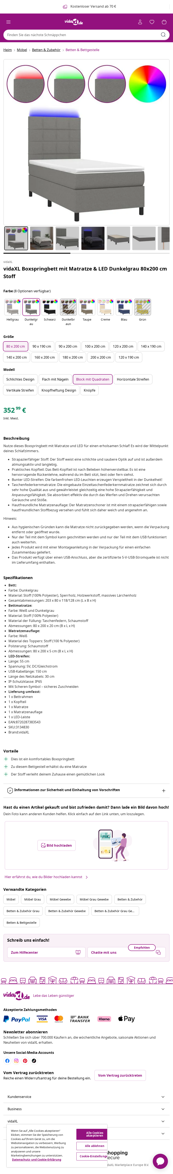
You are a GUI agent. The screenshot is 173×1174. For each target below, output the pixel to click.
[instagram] (16, 1061)
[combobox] (86, 35)
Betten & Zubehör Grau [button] (23, 911)
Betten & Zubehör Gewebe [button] (67, 911)
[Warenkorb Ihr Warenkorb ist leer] (164, 21)
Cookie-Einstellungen (95, 1156)
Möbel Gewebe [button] (60, 899)
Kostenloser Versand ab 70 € (93, 6)
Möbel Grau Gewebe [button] (94, 899)
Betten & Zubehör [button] (130, 899)
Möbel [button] (11, 899)
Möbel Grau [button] (32, 899)
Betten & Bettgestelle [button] (21, 923)
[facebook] (7, 1061)
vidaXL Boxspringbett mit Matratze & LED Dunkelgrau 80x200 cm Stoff (85, 272)
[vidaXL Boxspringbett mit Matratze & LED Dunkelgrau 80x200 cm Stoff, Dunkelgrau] (86, 142)
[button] (12, 312)
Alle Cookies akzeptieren (94, 1134)
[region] (57, 1145)
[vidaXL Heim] (74, 22)
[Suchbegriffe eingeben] (163, 34)
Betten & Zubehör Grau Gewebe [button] (117, 911)
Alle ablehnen (95, 1146)
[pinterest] (25, 1061)
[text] (14, 411)
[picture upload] (112, 845)
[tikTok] (34, 1061)
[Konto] (140, 21)
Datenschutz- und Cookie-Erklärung (36, 1160)
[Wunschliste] (151, 21)
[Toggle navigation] (8, 22)
